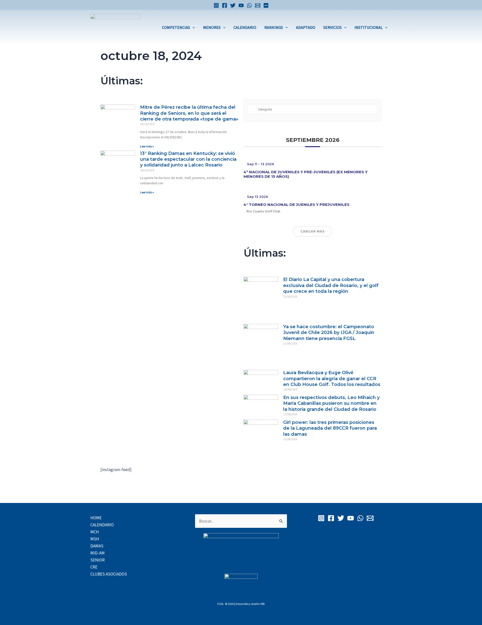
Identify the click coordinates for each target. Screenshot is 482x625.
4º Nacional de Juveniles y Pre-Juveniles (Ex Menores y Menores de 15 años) (306, 174)
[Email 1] (257, 5)
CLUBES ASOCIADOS (108, 574)
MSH (94, 539)
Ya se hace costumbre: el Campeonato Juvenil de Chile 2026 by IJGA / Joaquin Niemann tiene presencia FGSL (328, 332)
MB (263, 604)
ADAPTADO (305, 27)
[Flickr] (266, 5)
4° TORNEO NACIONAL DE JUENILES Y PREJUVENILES (296, 204)
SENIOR (97, 560)
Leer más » (147, 146)
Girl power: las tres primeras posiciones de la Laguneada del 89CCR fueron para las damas (330, 428)
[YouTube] (241, 5)
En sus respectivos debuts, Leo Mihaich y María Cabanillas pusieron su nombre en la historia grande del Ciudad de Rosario (331, 403)
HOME (96, 518)
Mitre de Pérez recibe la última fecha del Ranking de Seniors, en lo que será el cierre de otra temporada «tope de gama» (189, 113)
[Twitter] (232, 5)
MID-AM (97, 553)
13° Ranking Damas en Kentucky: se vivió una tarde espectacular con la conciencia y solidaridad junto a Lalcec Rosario (188, 159)
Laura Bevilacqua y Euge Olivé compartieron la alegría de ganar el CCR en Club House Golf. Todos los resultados (331, 378)
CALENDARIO (244, 27)
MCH (94, 532)
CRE (93, 567)
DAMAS (96, 546)
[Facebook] (224, 5)
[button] (192, 27)
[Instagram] (216, 5)
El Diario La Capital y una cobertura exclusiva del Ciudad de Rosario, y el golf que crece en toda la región (331, 285)
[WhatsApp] (249, 5)
